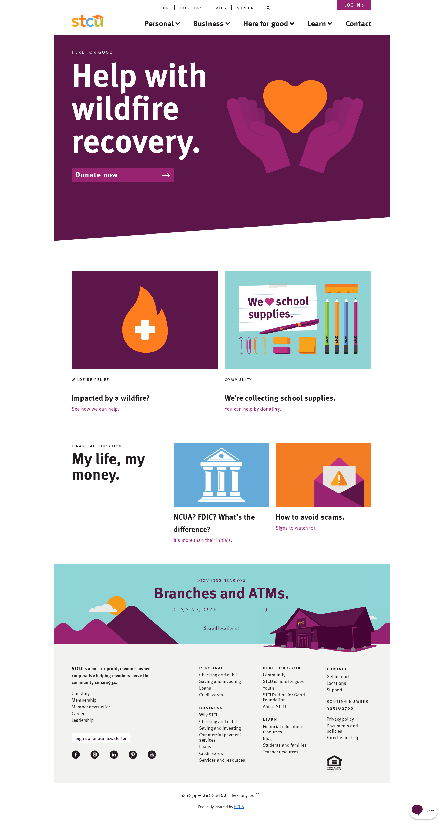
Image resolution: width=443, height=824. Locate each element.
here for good (282, 667)
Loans (205, 687)
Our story (81, 693)
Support (335, 689)
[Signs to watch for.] (323, 474)
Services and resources (222, 759)
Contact (358, 23)
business (211, 707)
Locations (336, 683)
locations (191, 7)
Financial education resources (282, 729)
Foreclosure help (343, 737)
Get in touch (339, 676)
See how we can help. (95, 409)
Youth (268, 687)
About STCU (274, 706)
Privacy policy (340, 719)
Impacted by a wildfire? (111, 397)
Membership (84, 700)
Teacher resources (280, 751)
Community (274, 674)
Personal (159, 23)
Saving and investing (220, 681)
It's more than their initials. (203, 540)
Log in (354, 4)
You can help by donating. (253, 409)
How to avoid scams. (310, 516)
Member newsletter (91, 706)
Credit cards (211, 694)
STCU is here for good (284, 681)
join (164, 7)
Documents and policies (342, 728)
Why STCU (209, 714)
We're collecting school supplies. (280, 397)
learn (270, 719)
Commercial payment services (220, 737)
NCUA (239, 806)
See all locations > (221, 627)
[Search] (268, 7)
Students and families (285, 744)
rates (219, 7)
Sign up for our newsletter (100, 738)
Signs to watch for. (296, 527)
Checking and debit (218, 674)
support (246, 7)
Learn (316, 23)
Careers (79, 713)
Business (208, 23)
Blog (267, 738)
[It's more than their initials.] (221, 474)
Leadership (83, 720)
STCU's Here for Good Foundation (284, 697)
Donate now (96, 174)
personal (211, 667)
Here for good (265, 23)
